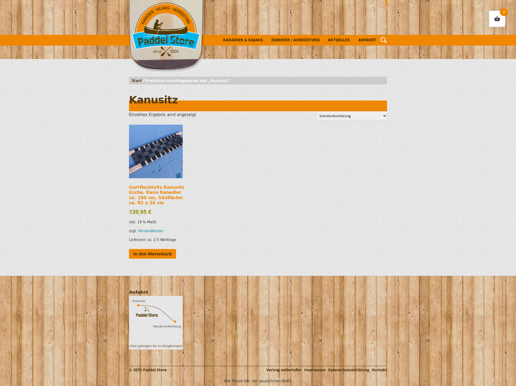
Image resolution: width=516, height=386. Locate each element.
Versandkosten (150, 231)
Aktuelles (339, 40)
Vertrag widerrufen (284, 369)
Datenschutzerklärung (348, 369)
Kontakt (379, 369)
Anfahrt (367, 40)
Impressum (314, 369)
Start (137, 80)
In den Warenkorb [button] (152, 254)
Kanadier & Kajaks (243, 40)
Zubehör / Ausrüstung (295, 40)
